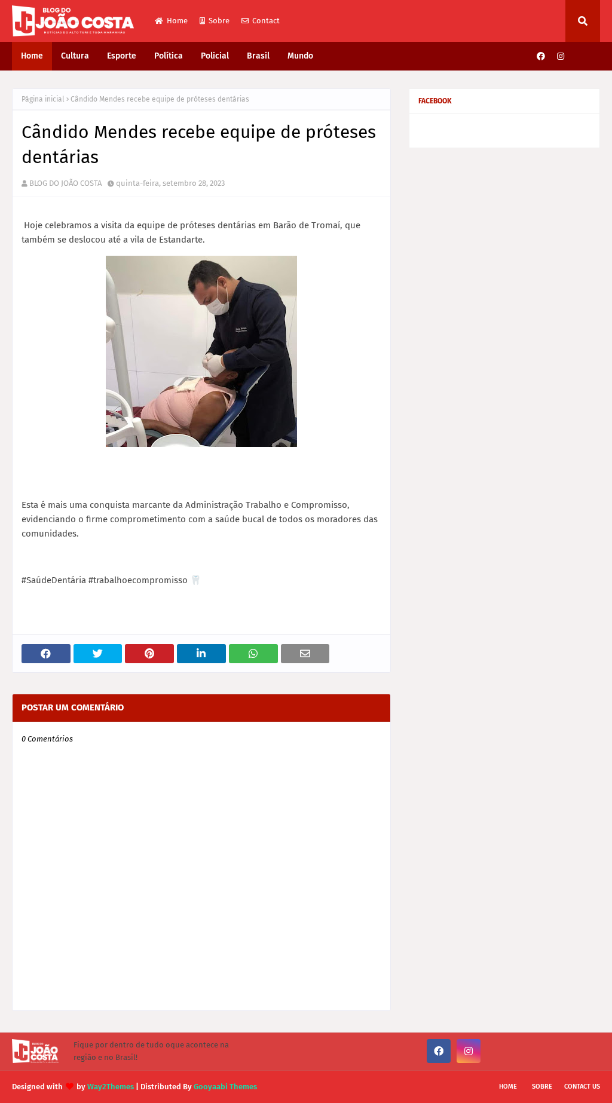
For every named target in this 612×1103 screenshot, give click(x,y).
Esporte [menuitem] (121, 56)
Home (177, 20)
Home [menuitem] (32, 56)
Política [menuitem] (168, 56)
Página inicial (43, 99)
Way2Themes (110, 1086)
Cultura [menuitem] (75, 56)
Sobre (219, 20)
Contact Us (582, 1086)
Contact (266, 20)
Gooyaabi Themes (225, 1086)
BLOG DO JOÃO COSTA (65, 183)
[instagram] (560, 56)
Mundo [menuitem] (300, 56)
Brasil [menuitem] (258, 56)
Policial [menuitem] (215, 56)
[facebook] (541, 56)
